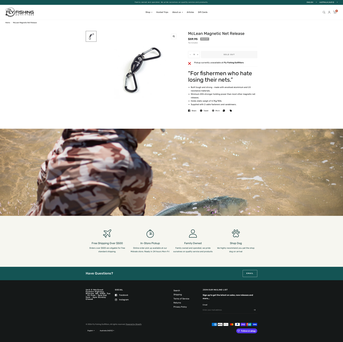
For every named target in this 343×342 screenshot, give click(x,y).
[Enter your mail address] (254, 309)
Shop (148, 12)
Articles (190, 12)
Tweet (206, 111)
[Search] (324, 12)
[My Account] (329, 12)
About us (176, 12)
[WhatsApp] (224, 111)
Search (177, 290)
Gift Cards (203, 12)
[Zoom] (173, 36)
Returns (177, 303)
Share (194, 111)
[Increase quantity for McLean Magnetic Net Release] (198, 54)
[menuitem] (148, 12)
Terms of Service (181, 298)
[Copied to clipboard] (231, 111)
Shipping (178, 294)
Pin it (217, 111)
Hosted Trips (162, 12)
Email (205, 305)
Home (7, 23)
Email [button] (249, 273)
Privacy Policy (180, 307)
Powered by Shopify (134, 324)
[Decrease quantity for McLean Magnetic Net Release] (190, 54)
